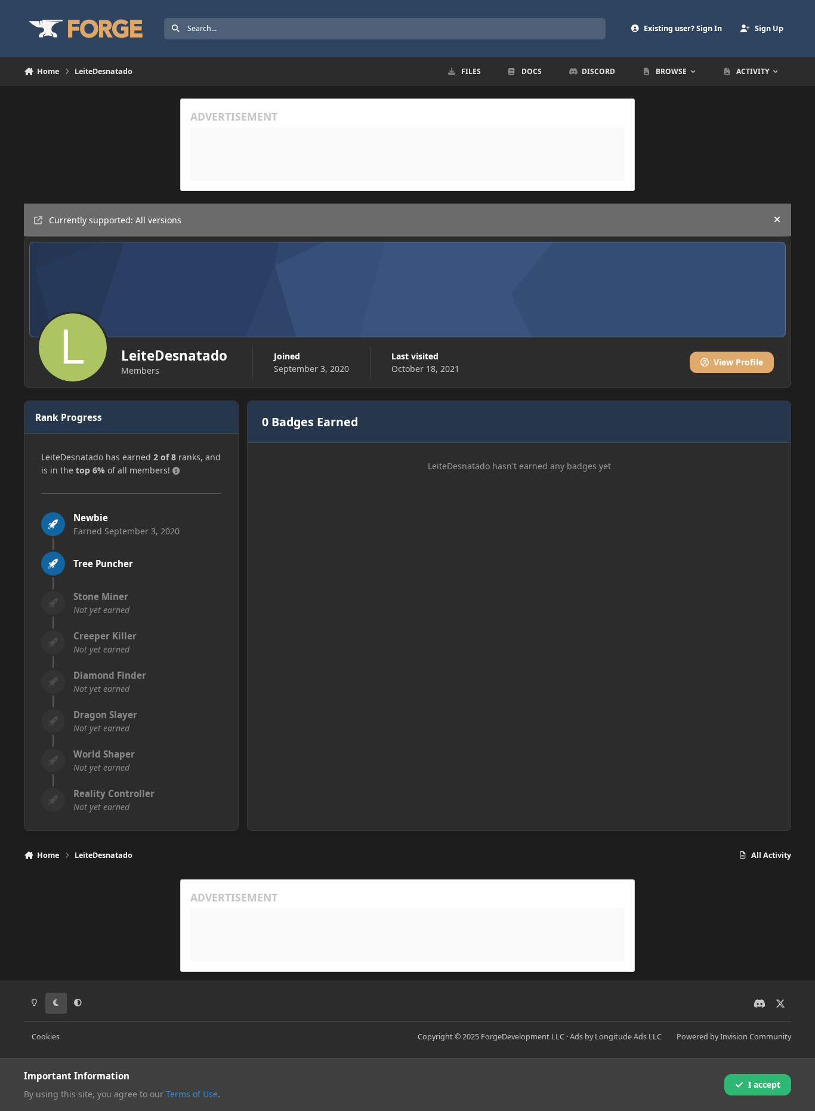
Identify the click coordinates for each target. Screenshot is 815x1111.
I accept (764, 1084)
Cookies (46, 1037)
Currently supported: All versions (115, 220)
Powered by (734, 1037)
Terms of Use (192, 1094)
